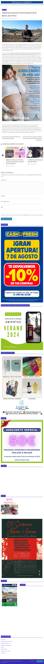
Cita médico (3, 653)
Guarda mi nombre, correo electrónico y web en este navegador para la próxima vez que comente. (22, 215)
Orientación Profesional (5, 643)
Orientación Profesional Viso (6, 645)
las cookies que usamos (26, 661)
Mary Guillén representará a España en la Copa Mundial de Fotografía (11, 137)
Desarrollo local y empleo (5, 651)
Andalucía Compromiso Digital (6, 641)
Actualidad (4, 9)
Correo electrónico (5, 201)
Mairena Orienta (4, 649)
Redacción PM (14, 18)
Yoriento (2, 647)
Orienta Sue (3, 639)
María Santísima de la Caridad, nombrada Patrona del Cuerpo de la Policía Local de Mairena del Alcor (32, 138)
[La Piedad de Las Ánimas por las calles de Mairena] (26, 147)
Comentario (4, 180)
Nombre (3, 196)
